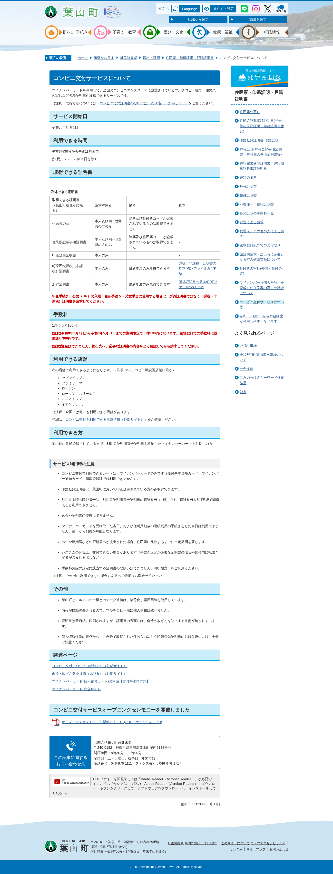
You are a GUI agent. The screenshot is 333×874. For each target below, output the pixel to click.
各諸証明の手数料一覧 (257, 213)
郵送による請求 (252, 222)
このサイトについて (235, 843)
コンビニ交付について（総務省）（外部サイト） (89, 666)
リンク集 (236, 849)
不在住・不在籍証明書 (257, 204)
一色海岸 (246, 369)
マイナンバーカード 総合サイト (76, 689)
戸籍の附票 (248, 177)
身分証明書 (248, 186)
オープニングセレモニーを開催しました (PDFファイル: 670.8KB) (112, 722)
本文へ (163, 8)
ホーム (83, 58)
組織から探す (198, 19)
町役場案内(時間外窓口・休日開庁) (192, 843)
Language (190, 9)
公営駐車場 (248, 346)
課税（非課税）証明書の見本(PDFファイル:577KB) (197, 268)
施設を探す (257, 19)
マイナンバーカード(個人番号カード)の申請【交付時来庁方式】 (101, 681)
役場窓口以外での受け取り (260, 245)
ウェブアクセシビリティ (268, 843)
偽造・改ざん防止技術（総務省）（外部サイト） (89, 674)
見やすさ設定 (223, 8)
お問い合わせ (278, 849)
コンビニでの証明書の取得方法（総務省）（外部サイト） (144, 103)
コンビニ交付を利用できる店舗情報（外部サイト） (105, 419)
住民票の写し (250, 112)
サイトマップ (255, 849)
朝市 (243, 392)
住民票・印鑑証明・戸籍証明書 (190, 58)
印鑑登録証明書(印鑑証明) (260, 140)
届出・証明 (151, 58)
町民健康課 (128, 58)
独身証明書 (248, 195)
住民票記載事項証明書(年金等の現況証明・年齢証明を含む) (262, 126)
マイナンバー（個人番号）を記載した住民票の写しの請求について (262, 288)
